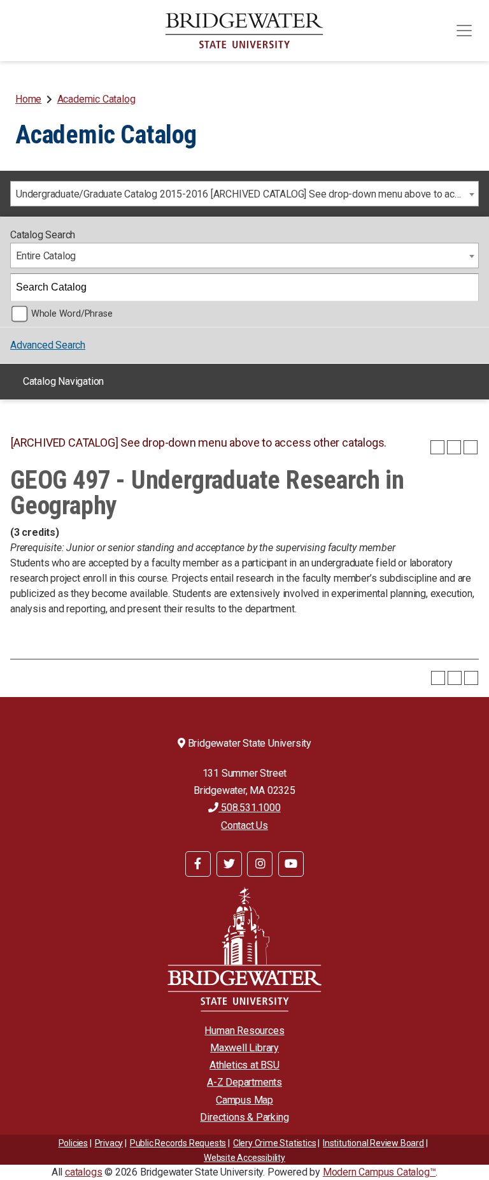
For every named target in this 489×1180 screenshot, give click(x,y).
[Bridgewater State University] (244, 949)
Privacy (109, 1143)
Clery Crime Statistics (274, 1143)
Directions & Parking (244, 1117)
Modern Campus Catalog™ (379, 1172)
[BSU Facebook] (198, 864)
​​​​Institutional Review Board (373, 1143)
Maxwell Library (244, 1048)
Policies (73, 1143)
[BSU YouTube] (291, 864)
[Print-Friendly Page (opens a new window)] (454, 447)
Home (28, 99)
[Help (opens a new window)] (471, 447)
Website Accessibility (244, 1158)
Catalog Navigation (63, 381)
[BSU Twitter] (229, 864)
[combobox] (244, 193)
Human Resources (244, 1031)
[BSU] (244, 30)
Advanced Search (47, 345)
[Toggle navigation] (464, 30)
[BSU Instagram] (260, 864)
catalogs (83, 1172)
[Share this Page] (437, 447)
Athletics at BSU (244, 1065)
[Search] (465, 287)
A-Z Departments (244, 1082)
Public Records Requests (178, 1143)
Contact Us (244, 825)
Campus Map (244, 1100)
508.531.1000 (249, 808)
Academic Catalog (96, 99)
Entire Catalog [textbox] (46, 256)
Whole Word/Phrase (72, 313)
